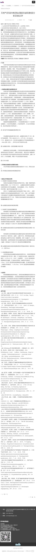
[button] (33, 2)
